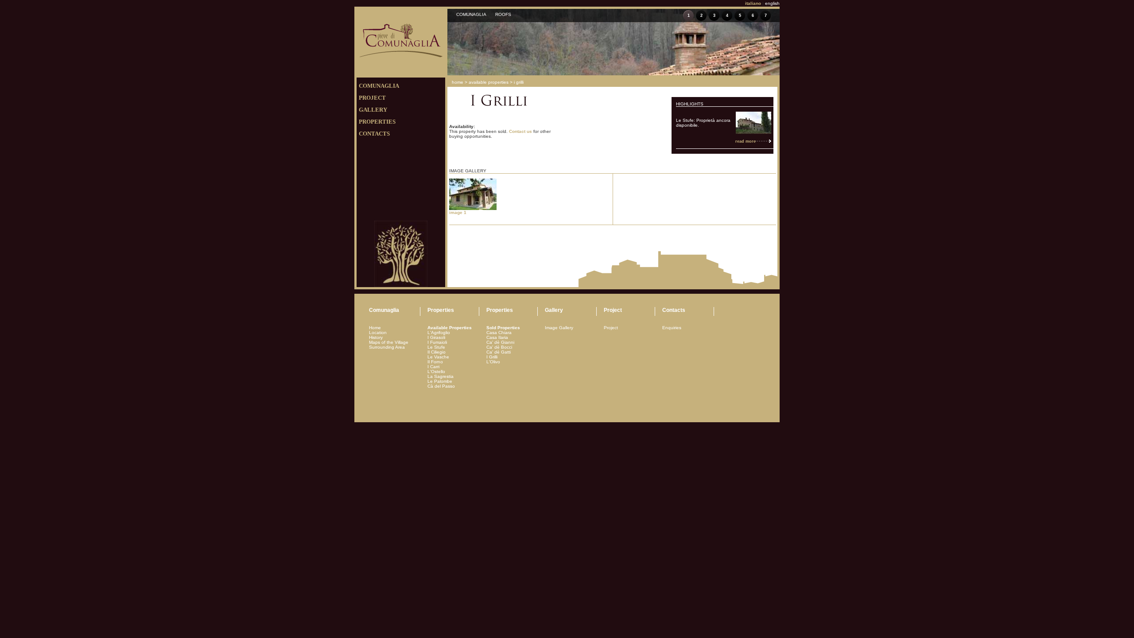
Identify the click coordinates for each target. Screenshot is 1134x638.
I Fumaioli (437, 342)
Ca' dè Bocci (499, 347)
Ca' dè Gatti (498, 352)
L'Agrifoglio (438, 332)
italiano (753, 3)
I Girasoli (436, 337)
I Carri (433, 366)
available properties (489, 82)
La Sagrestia (440, 376)
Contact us (520, 131)
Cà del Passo (441, 386)
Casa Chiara (499, 332)
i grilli (519, 82)
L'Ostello (436, 371)
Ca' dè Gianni (500, 342)
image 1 (457, 212)
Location (378, 332)
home (457, 82)
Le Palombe (439, 381)
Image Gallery (559, 327)
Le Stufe (436, 347)
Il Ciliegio (436, 352)
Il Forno (435, 361)
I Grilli (491, 356)
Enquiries (671, 327)
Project (611, 327)
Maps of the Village (388, 342)
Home (375, 327)
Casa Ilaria (497, 337)
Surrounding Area (387, 347)
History (376, 337)
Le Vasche (438, 356)
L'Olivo (493, 361)
